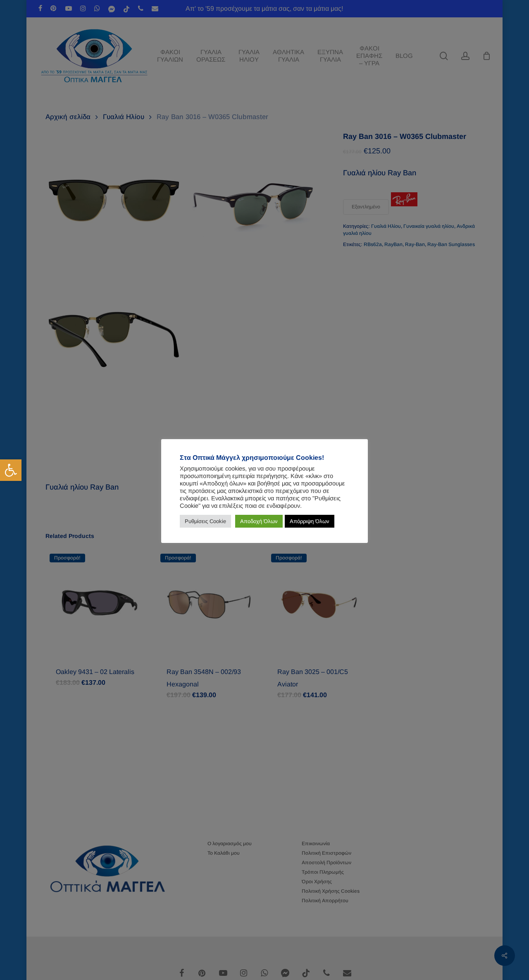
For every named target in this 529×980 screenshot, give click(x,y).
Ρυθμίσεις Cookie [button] (205, 521)
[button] (10, 470)
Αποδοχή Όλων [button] (259, 521)
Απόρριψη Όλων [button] (309, 521)
